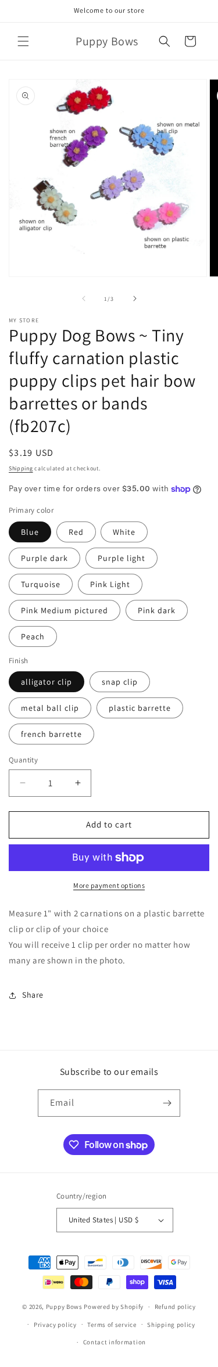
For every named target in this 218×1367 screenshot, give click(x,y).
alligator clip (46, 682)
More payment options (109, 885)
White (124, 532)
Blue (30, 532)
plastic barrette (140, 708)
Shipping (21, 468)
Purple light (121, 558)
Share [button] (33, 995)
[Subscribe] (167, 1103)
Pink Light (110, 584)
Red (76, 532)
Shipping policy (171, 1325)
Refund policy (175, 1307)
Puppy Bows (64, 1307)
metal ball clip (50, 708)
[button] (23, 41)
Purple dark (44, 558)
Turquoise (40, 584)
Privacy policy (55, 1325)
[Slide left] (84, 298)
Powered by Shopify (114, 1307)
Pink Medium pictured (64, 610)
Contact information (114, 1342)
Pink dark (157, 610)
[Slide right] (135, 298)
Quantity (23, 760)
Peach (33, 636)
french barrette (51, 734)
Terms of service (111, 1325)
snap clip (120, 682)
